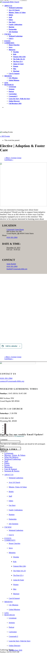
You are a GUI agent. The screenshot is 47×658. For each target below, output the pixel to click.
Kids (14, 562)
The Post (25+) (18, 575)
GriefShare (8, 160)
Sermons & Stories (11, 471)
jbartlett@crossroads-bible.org (17, 269)
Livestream (8, 453)
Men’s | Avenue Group (12, 158)
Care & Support (10, 469)
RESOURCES (9, 615)
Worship (16, 557)
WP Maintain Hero (19, 436)
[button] (0, 656)
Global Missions (14, 609)
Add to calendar (11, 346)
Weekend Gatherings (12, 459)
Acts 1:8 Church (14, 482)
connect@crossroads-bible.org (12, 381)
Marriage (16, 594)
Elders (6, 463)
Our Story (12, 505)
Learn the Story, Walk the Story (19, 641)
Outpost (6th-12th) (19, 566)
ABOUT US (8, 475)
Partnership (13, 519)
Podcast (11, 627)
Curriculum (13, 632)
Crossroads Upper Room (15, 229)
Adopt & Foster (18, 580)
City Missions (13, 605)
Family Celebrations (16, 510)
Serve (11, 548)
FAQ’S (11, 535)
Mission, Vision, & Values (14, 455)
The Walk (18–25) (19, 571)
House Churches (14, 543)
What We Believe (11, 457)
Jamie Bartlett (11, 264)
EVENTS (7, 538)
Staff (6, 461)
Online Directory (14, 646)
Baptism (11, 514)
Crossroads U (13, 636)
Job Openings (13, 524)
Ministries (8, 467)
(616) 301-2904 (12, 266)
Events (7, 465)
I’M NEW (7, 527)
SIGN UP (4, 451)
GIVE (6, 613)
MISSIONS (8, 602)
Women (15, 584)
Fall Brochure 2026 (15, 650)
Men (14, 589)
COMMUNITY (10, 540)
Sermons (12, 623)
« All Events (5, 136)
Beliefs (11, 492)
